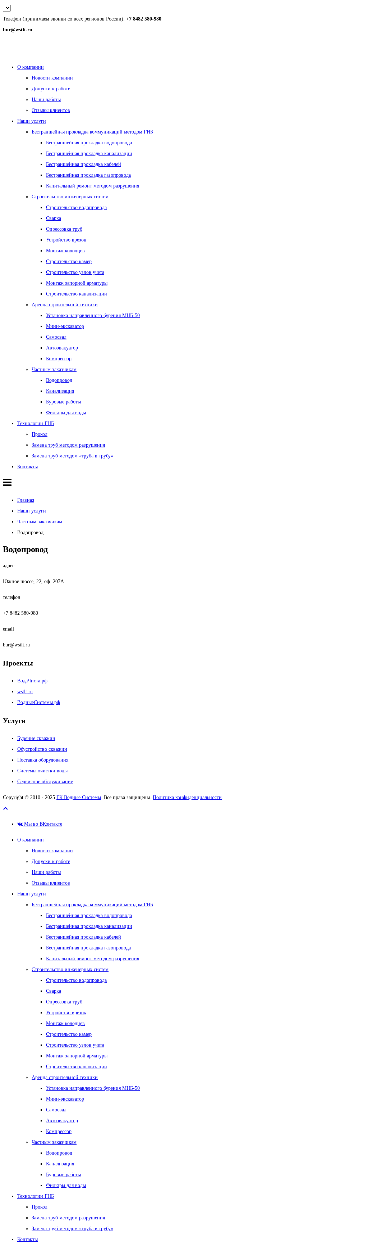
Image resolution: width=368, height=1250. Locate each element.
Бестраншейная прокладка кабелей (83, 164)
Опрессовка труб (64, 229)
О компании (30, 67)
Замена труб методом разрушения (68, 445)
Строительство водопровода (76, 207)
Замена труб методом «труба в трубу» (72, 456)
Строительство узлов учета (75, 272)
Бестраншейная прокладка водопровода (89, 142)
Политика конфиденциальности (187, 797)
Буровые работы (63, 402)
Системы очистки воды (42, 770)
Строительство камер (69, 261)
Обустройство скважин (42, 749)
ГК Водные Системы (78, 797)
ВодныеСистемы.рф (38, 702)
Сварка (53, 218)
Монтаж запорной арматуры (76, 283)
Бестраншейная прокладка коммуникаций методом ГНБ (92, 132)
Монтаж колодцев (65, 250)
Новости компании (52, 78)
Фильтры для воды (66, 412)
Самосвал (56, 337)
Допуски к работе (51, 88)
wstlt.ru (25, 691)
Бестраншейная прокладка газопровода (88, 175)
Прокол (39, 434)
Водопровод (59, 380)
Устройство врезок (66, 240)
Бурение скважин (36, 738)
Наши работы (46, 99)
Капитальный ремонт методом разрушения (92, 186)
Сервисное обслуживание (45, 781)
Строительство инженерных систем (70, 196)
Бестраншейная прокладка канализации (89, 153)
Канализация (60, 391)
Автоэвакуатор (62, 348)
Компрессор (59, 358)
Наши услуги (31, 121)
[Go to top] (5, 808)
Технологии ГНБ (35, 423)
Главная (25, 500)
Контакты (27, 466)
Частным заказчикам (54, 369)
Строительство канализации (76, 294)
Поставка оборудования (42, 760)
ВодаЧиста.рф (32, 680)
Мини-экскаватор (65, 326)
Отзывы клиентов (51, 110)
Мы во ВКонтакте (42, 824)
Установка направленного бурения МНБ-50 (93, 315)
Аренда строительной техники (65, 304)
